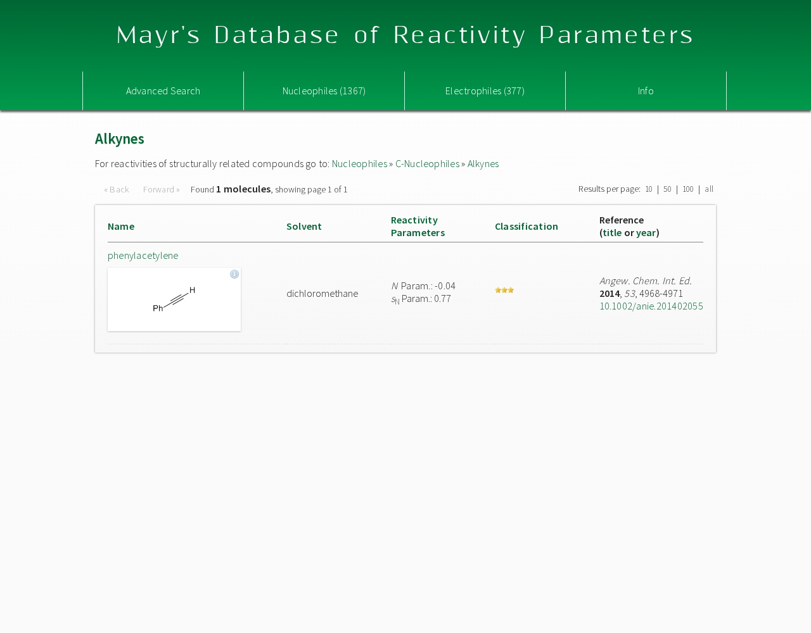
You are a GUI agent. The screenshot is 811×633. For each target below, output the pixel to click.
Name (121, 226)
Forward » (162, 189)
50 (667, 189)
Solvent (304, 226)
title (612, 232)
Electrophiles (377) (485, 90)
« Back (118, 189)
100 (688, 189)
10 (649, 189)
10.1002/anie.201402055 (651, 305)
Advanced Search (163, 90)
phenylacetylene (143, 255)
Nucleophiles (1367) (324, 90)
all (709, 189)
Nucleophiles (359, 163)
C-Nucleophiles (427, 163)
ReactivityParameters (418, 226)
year (646, 232)
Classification (526, 226)
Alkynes (483, 163)
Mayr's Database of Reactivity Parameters (406, 36)
